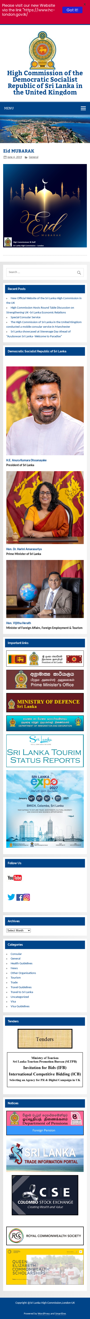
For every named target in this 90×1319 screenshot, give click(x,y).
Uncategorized (20, 997)
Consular (16, 954)
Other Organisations (23, 973)
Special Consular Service (25, 317)
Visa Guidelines (20, 1006)
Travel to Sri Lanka (22, 992)
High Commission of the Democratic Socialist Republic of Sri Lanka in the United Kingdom (45, 82)
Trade (14, 982)
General (33, 157)
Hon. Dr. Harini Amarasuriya (24, 549)
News (14, 968)
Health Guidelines (21, 963)
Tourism (16, 977)
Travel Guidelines (21, 987)
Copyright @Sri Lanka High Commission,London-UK (45, 1303)
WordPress (44, 1313)
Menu (9, 108)
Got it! (73, 9)
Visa (13, 1001)
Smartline (60, 1313)
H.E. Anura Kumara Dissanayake (26, 460)
